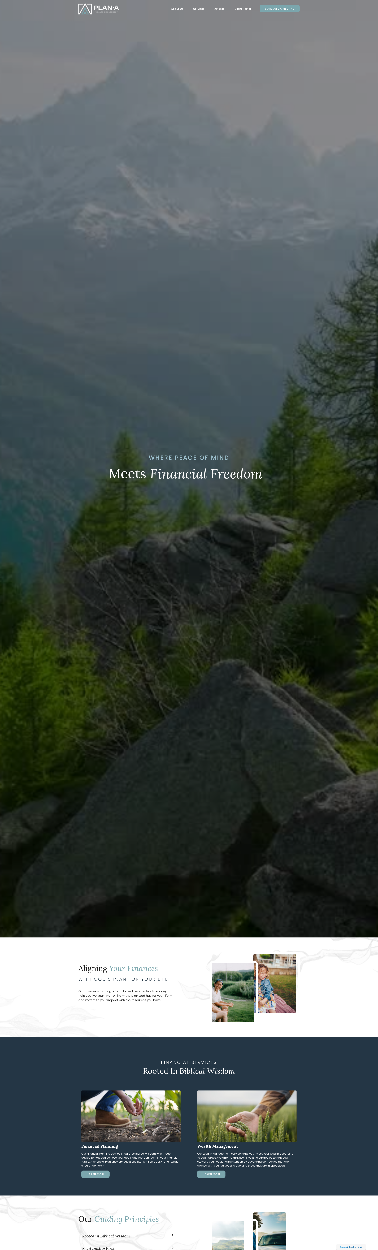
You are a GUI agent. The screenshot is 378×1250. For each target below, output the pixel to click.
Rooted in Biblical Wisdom (106, 1235)
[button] (177, 8)
